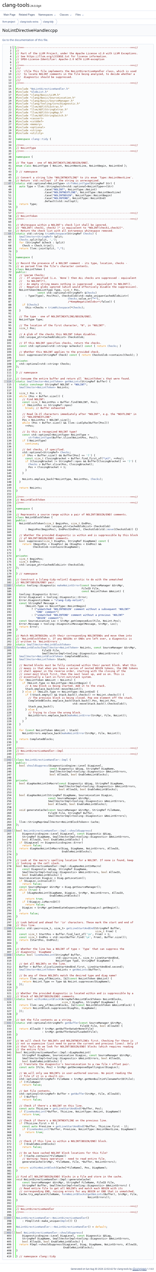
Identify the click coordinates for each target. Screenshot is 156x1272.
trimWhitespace (55, 233)
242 (7, 759)
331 (7, 1022)
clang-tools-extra (29, 21)
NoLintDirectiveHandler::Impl (46, 759)
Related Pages (27, 14)
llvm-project (8, 21)
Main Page (9, 14)
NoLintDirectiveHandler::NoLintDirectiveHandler (51, 1217)
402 (7, 1232)
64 (7, 233)
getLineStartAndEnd (80, 928)
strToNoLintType (77, 183)
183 (7, 585)
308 (7, 954)
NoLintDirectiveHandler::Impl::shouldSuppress (57, 830)
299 (7, 928)
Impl (63, 1220)
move (110, 529)
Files (78, 14)
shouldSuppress (37, 765)
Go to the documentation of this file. (25, 40)
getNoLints (72, 381)
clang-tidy (48, 21)
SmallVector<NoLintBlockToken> (49, 644)
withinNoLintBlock (47, 999)
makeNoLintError (68, 585)
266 (7, 830)
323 (7, 999)
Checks (87, 233)
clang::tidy (39, 139)
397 (7, 1217)
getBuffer (72, 1022)
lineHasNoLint (44, 954)
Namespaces (45, 14)
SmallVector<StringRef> (36, 236)
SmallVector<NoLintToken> (45, 381)
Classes (64, 14)
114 (7, 381)
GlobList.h (39, 91)
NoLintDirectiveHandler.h (49, 88)
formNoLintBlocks (28, 647)
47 (7, 183)
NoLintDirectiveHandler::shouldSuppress (53, 1232)
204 (7, 647)
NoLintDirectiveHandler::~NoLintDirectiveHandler (52, 1226)
